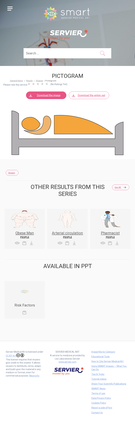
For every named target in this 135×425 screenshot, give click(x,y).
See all (118, 187)
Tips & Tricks (97, 374)
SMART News (98, 388)
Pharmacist (110, 233)
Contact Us (97, 412)
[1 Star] (29, 84)
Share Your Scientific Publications (108, 383)
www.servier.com (67, 362)
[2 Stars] (33, 84)
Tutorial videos (99, 379)
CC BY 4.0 (11, 355)
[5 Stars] (46, 84)
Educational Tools (100, 356)
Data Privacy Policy (101, 398)
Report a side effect (101, 407)
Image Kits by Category (103, 351)
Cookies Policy (98, 403)
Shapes (39, 80)
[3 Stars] (38, 84)
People (29, 80)
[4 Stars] (42, 84)
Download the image (48, 95)
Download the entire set (91, 95)
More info (34, 375)
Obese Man (24, 233)
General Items (16, 80)
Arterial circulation (67, 233)
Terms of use (98, 393)
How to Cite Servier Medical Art (107, 361)
